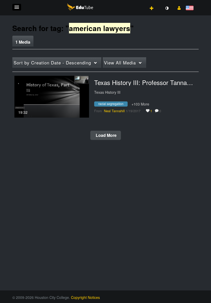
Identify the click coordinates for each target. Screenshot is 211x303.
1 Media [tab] (22, 42)
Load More (106, 135)
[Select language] (190, 8)
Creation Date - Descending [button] (52, 62)
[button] (16, 7)
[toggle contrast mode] (166, 8)
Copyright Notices (85, 297)
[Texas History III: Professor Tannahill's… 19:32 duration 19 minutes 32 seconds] (51, 96)
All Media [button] (120, 62)
